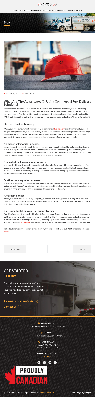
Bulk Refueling (19, 10)
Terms (42, 392)
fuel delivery (59, 129)
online (6, 231)
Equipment (46, 10)
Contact (78, 10)
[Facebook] (39, 362)
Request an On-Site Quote (18, 301)
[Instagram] (55, 362)
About (70, 10)
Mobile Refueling (33, 10)
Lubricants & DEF (59, 10)
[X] (45, 362)
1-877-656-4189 (51, 347)
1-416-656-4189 (50, 345)
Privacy (50, 392)
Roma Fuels (26, 222)
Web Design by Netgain (81, 392)
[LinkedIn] (50, 362)
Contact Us (10, 306)
